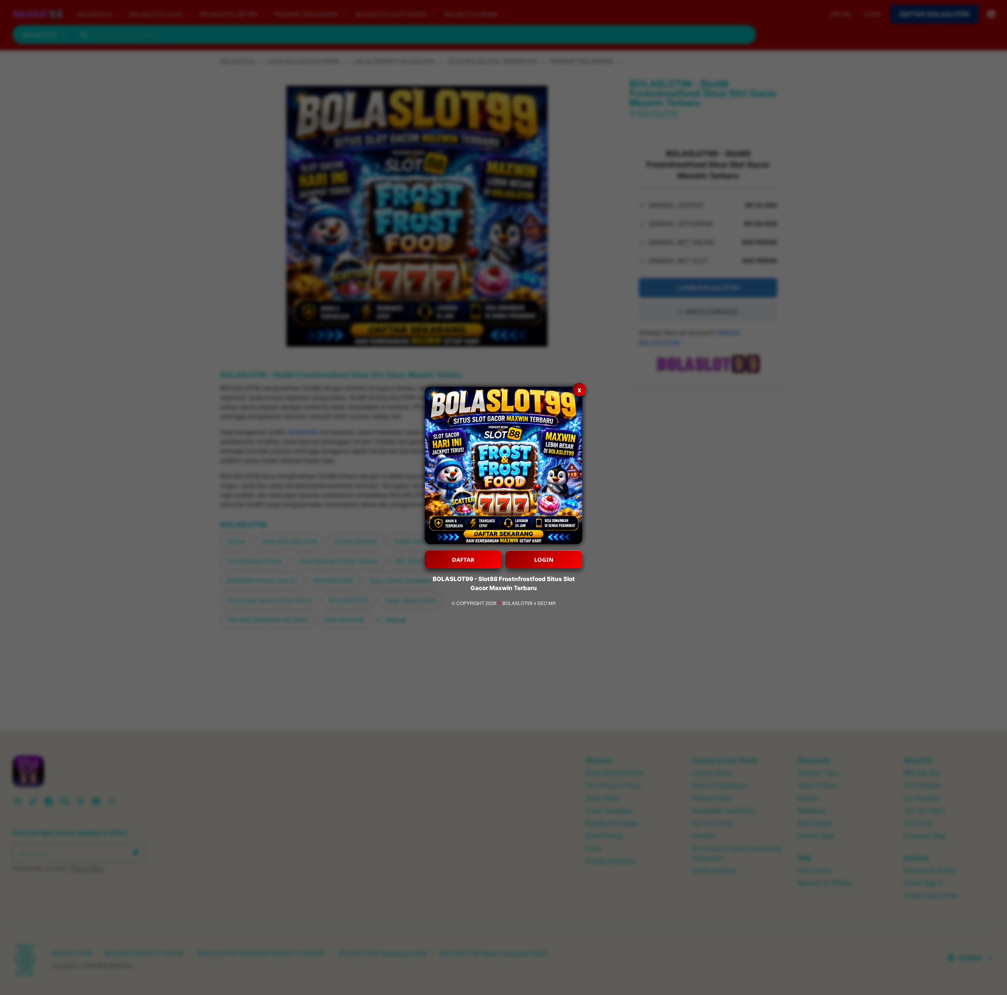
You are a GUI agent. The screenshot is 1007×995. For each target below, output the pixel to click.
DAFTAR (463, 559)
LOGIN (543, 559)
